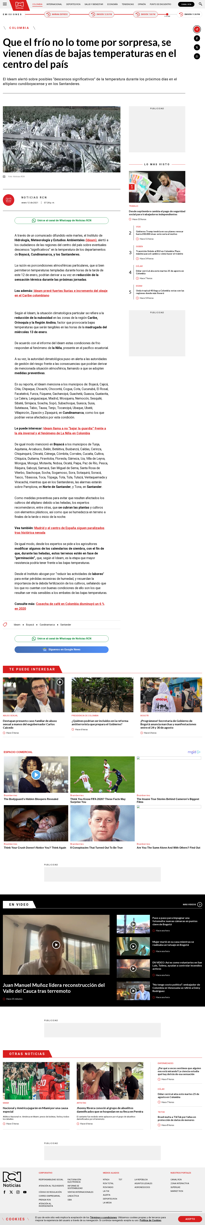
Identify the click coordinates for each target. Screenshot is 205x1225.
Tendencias (128, 4)
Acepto (190, 1219)
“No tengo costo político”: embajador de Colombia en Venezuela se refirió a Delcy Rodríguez (176, 987)
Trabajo (133, 206)
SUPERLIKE (175, 1187)
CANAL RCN (186, 4)
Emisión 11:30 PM (192, 14)
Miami (6, 1103)
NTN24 (106, 1179)
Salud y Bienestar (94, 4)
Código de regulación (50, 1192)
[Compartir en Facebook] (197, 38)
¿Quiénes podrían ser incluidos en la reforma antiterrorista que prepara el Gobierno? (100, 722)
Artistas (81, 1103)
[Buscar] (200, 4)
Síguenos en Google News (64, 649)
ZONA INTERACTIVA (180, 1183)
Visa (138, 226)
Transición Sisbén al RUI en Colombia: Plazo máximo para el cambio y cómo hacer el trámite (159, 252)
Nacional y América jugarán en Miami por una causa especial (35, 1109)
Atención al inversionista (46, 1204)
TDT (120, 1179)
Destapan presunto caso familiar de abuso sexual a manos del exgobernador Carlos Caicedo (30, 724)
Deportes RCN (73, 4)
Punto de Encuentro (160, 4)
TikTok (161, 1112)
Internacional (54, 4)
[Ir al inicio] (20, 5)
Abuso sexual (10, 715)
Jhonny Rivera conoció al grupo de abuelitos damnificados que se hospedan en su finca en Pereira (110, 1109)
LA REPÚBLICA (141, 1179)
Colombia (37, 4)
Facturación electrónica (74, 1180)
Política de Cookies (150, 1220)
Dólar (139, 266)
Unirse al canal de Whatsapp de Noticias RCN (64, 220)
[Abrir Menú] (5, 4)
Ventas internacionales (80, 1192)
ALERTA (106, 1195)
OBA (70, 1200)
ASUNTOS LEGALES (143, 1183)
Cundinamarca (47, 624)
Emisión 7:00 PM (148, 14)
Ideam (17, 624)
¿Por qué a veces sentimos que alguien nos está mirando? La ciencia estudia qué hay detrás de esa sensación (179, 1071)
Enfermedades (165, 1063)
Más (189, 904)
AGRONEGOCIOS (142, 1187)
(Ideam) (91, 240)
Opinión (142, 4)
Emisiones (12, 14)
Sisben (139, 246)
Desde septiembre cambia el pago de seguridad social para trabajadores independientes (157, 213)
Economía (112, 4)
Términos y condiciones (103, 1217)
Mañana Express (60, 14)
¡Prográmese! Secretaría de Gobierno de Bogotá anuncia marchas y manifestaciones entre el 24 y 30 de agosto (168, 724)
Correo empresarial (49, 1196)
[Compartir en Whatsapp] (197, 56)
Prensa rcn (45, 1200)
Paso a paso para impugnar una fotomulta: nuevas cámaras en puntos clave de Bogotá (174, 921)
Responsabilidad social (51, 1179)
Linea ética (73, 1196)
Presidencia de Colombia (85, 715)
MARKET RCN (177, 1191)
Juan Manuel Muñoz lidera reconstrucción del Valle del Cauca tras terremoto (54, 988)
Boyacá (30, 624)
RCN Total (108, 1183)
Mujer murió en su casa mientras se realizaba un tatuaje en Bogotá (173, 943)
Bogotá (144, 715)
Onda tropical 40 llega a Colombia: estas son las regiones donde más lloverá (160, 292)
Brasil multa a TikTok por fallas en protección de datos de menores (177, 1118)
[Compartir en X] (197, 47)
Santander (65, 624)
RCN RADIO (108, 1187)
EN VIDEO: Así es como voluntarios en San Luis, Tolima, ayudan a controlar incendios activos (177, 965)
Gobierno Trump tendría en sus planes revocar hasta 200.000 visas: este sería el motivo (159, 232)
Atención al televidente (51, 1186)
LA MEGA (107, 1202)
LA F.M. (106, 1191)
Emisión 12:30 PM (104, 14)
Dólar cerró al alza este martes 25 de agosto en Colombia (160, 272)
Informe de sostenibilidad (75, 1187)
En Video (19, 904)
